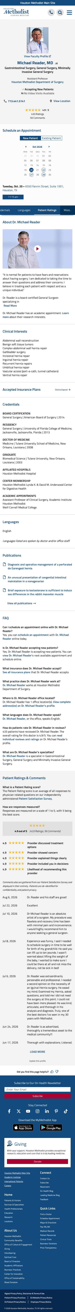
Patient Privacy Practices (15, 1297)
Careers (7, 1185)
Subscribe (38, 1096)
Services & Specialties (14, 1204)
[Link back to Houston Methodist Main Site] (16, 12)
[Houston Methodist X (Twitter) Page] (19, 1111)
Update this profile (37, 1061)
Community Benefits (13, 1240)
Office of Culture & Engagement (18, 1244)
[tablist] (41, 138)
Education (8, 1213)
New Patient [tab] (30, 138)
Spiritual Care (10, 1257)
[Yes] (52, 1072)
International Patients (13, 1181)
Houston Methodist (12, 1236)
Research (8, 1217)
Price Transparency (48, 1247)
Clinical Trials (46, 1239)
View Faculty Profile (36, 56)
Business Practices (12, 1269)
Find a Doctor (46, 1214)
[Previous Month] (26, 146)
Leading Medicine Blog (50, 1195)
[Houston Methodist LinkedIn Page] (47, 1111)
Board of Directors (12, 1261)
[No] (56, 1072)
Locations (8, 1221)
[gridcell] (31, 170)
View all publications (19, 603)
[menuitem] (37, 3)
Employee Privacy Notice (41, 1301)
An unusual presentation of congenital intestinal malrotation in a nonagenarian (37, 579)
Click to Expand (61, 389)
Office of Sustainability (14, 1278)
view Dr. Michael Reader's (18, 655)
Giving (7, 1248)
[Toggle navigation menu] (69, 12)
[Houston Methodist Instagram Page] (37, 1111)
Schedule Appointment (50, 1218)
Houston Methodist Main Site (37, 3)
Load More (37, 1052)
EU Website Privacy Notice (41, 1297)
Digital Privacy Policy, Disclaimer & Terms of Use (24, 1293)
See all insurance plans (16, 672)
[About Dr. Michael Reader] (37, 249)
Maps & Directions (48, 1222)
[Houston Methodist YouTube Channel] (28, 1111)
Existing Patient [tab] (51, 138)
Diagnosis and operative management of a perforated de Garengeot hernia (40, 566)
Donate (37, 1161)
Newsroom (45, 1186)
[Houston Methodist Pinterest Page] (56, 1111)
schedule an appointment (33, 635)
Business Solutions (48, 1243)
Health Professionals (13, 1208)
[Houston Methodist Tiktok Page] (66, 1111)
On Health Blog (46, 1191)
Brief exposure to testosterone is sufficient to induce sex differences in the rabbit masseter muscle (40, 592)
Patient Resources (48, 1235)
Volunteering (9, 1253)
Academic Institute (12, 1177)
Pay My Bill (45, 1226)
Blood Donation (11, 1282)
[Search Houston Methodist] (60, 12)
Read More (10, 305)
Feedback (44, 1199)
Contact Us (45, 1178)
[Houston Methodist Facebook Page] (9, 1111)
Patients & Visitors (12, 1200)
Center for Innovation (13, 1274)
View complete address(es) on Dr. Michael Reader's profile (37, 704)
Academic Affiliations (13, 1265)
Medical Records (47, 1231)
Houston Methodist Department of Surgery (37, 82)
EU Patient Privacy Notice (15, 1301)
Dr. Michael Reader (14, 685)
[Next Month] (49, 146)
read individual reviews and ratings (32, 737)
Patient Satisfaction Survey (35, 798)
